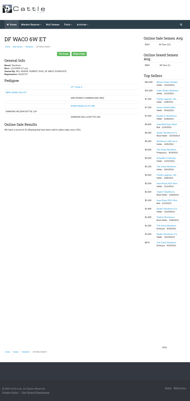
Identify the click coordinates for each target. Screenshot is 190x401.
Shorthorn (29, 47)
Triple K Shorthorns (166, 192)
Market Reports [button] (30, 24)
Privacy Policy (10, 392)
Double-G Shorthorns (167, 116)
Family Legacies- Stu (166, 99)
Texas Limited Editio (166, 107)
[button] (181, 24)
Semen (16, 352)
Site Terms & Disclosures (35, 392)
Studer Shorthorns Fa (167, 133)
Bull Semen (53, 24)
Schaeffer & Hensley (166, 158)
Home (13, 24)
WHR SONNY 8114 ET (16, 92)
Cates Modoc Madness (167, 90)
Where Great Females (167, 82)
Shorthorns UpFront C (167, 141)
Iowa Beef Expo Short (167, 124)
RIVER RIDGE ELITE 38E (83, 106)
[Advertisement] (134, 9)
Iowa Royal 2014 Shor (167, 183)
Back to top (180, 388)
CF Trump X (76, 87)
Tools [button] (67, 24)
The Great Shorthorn (166, 149)
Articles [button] (82, 24)
